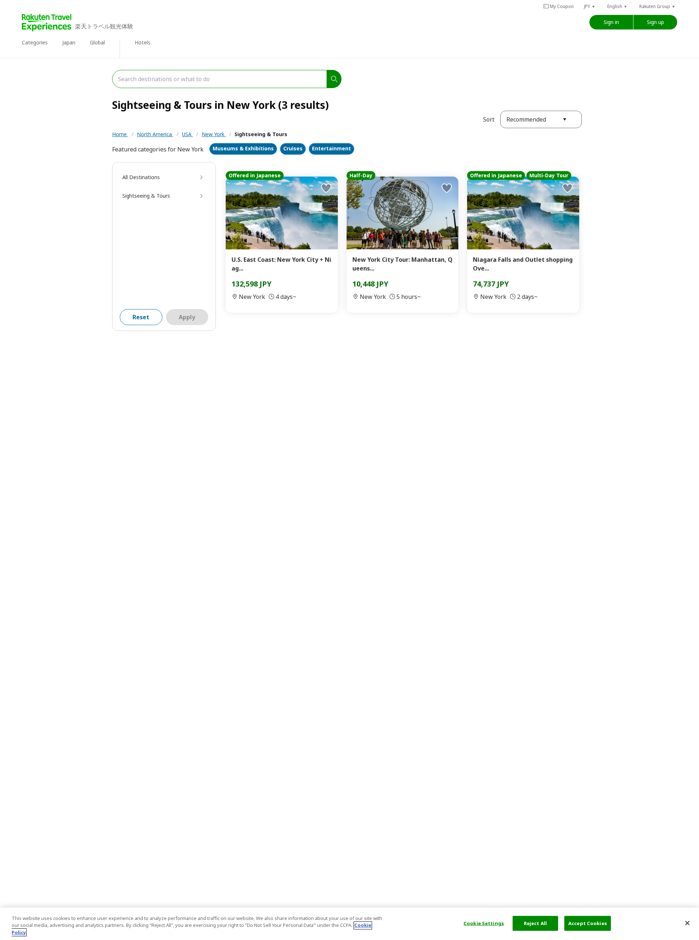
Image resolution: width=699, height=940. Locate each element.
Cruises (293, 149)
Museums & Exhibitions (243, 149)
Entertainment (331, 149)
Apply (187, 317)
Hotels (142, 42)
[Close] (687, 923)
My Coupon (562, 6)
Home (120, 134)
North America (155, 134)
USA (187, 134)
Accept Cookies (587, 923)
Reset (141, 317)
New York (214, 134)
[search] (334, 79)
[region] (349, 924)
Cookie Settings (483, 923)
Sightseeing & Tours (260, 134)
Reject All (535, 923)
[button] (589, 6)
